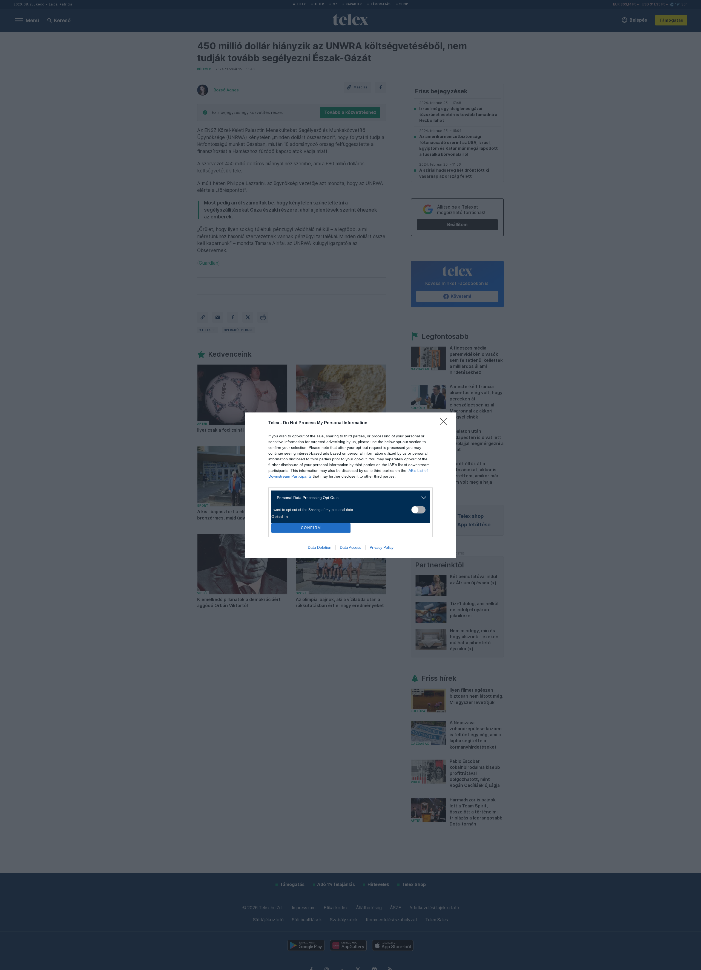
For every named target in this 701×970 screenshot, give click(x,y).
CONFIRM (311, 528)
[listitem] (348, 498)
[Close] (445, 423)
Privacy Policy (381, 547)
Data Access (350, 547)
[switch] (418, 509)
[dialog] (350, 485)
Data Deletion (319, 547)
